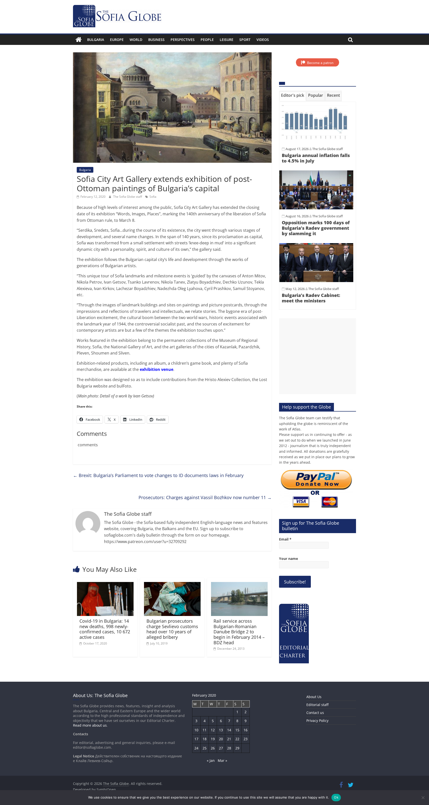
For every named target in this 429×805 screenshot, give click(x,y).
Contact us (315, 712)
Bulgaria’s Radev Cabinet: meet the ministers (311, 298)
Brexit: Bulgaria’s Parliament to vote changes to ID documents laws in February (158, 475)
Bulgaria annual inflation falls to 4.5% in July (316, 158)
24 (196, 748)
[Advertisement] (317, 356)
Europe (117, 39)
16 (246, 730)
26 (213, 748)
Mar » (222, 760)
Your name (288, 558)
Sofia (152, 196)
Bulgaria (95, 39)
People (207, 39)
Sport (244, 39)
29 (237, 748)
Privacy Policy (317, 720)
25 (205, 748)
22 (237, 739)
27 (221, 748)
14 (229, 730)
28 (229, 748)
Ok (336, 797)
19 (213, 739)
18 (205, 739)
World (136, 39)
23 (246, 739)
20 (221, 739)
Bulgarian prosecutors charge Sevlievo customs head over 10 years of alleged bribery (172, 629)
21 (229, 739)
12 (213, 730)
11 (205, 730)
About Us (314, 696)
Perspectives (183, 39)
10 (196, 730)
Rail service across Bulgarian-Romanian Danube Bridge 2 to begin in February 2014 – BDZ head (239, 631)
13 (221, 730)
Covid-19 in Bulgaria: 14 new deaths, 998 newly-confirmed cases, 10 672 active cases (104, 629)
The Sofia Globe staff (128, 196)
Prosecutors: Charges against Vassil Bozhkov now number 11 (205, 497)
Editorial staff (317, 704)
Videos (262, 39)
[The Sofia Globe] (78, 39)
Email (285, 539)
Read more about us (90, 725)
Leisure (226, 39)
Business (156, 39)
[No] (422, 797)
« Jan (211, 760)
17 (196, 739)
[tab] (292, 96)
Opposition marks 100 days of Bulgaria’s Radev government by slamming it (316, 228)
